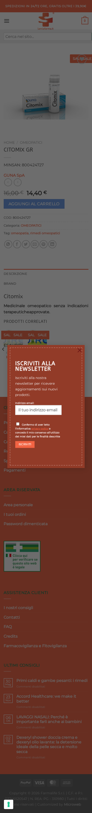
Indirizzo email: (24, 402)
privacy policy (39, 428)
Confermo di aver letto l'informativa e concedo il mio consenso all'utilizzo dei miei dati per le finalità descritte (37, 430)
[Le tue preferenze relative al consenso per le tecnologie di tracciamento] (8, 804)
